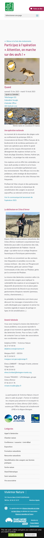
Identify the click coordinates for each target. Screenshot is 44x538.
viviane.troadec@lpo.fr (12, 386)
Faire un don (37, 9)
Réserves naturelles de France (24, 514)
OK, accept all (16, 535)
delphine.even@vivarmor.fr (14, 349)
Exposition (8, 447)
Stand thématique (11, 472)
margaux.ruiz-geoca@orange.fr (15, 359)
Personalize (31, 535)
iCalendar (8, 103)
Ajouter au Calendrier (12, 94)
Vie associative (10, 481)
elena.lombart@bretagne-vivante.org (17, 372)
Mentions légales (34, 500)
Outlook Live (12, 106)
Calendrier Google (11, 100)
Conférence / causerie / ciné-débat (17, 442)
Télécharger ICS (10, 97)
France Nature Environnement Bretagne (34, 526)
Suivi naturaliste (10, 476)
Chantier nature (10, 438)
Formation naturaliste (12, 451)
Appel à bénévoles (11, 433)
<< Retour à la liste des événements (17, 41)
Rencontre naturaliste (12, 456)
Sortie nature (9, 467)
